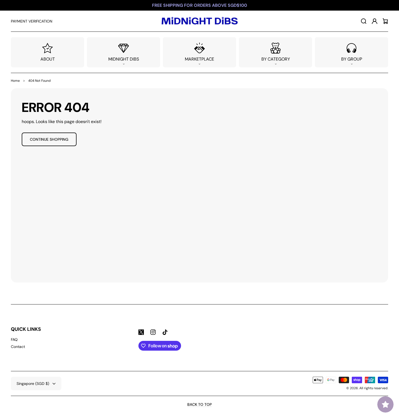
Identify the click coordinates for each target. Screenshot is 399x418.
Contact (18, 346)
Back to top (199, 404)
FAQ (14, 339)
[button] (123, 52)
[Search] (363, 21)
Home (15, 80)
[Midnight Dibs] (199, 21)
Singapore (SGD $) (33, 383)
